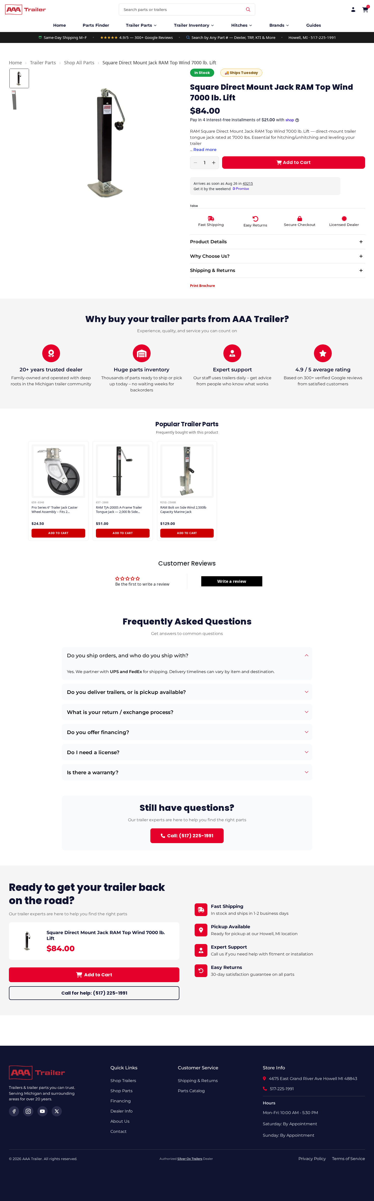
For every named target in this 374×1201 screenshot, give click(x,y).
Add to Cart (98, 974)
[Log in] (353, 9)
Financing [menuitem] (120, 1101)
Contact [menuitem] (118, 1131)
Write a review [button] (231, 581)
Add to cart (58, 533)
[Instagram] (28, 1111)
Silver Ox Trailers (189, 1159)
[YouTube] (42, 1111)
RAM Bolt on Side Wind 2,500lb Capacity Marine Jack (183, 509)
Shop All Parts (79, 62)
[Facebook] (14, 1111)
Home (59, 25)
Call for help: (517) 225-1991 (94, 993)
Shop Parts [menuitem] (121, 1090)
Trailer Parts (43, 62)
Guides (313, 25)
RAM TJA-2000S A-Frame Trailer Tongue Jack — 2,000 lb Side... (119, 509)
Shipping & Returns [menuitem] (198, 1080)
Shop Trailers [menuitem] (123, 1080)
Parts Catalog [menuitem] (191, 1090)
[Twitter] (57, 1111)
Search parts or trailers (145, 9)
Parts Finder (96, 25)
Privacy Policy (312, 1158)
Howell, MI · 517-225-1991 (312, 37)
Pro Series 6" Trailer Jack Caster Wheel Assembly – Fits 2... (55, 509)
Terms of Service (348, 1158)
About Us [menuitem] (120, 1121)
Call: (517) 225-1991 (190, 835)
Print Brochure (202, 285)
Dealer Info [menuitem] (121, 1111)
